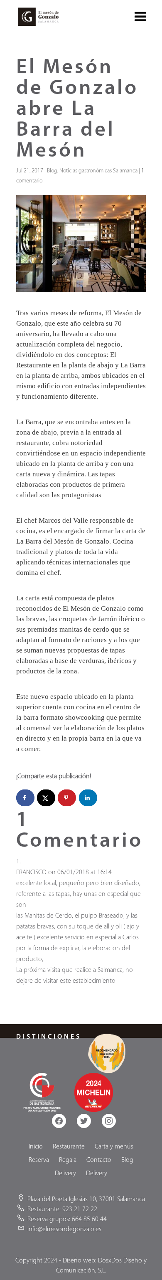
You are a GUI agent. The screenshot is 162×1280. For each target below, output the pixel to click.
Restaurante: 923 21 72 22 (62, 1209)
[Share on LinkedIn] (88, 797)
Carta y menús (114, 1146)
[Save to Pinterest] (67, 797)
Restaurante (69, 1146)
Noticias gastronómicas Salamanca (98, 171)
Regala (67, 1160)
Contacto (98, 1160)
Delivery (65, 1173)
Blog (52, 171)
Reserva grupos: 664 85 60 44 (67, 1219)
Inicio (36, 1146)
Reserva (39, 1160)
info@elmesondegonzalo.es (64, 1229)
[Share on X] (46, 797)
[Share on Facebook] (25, 797)
